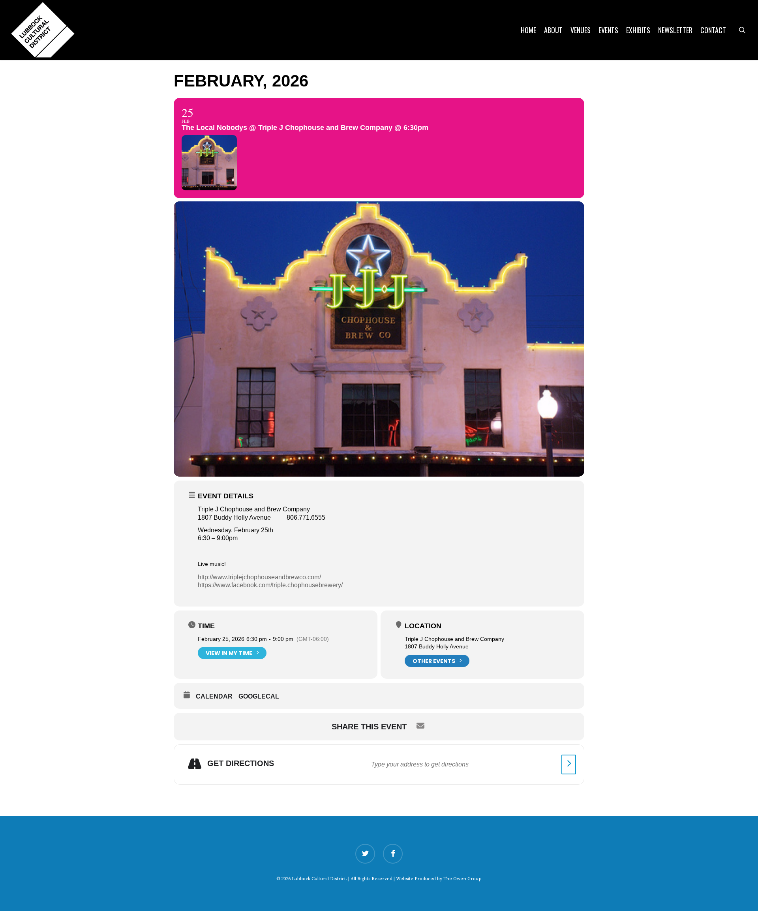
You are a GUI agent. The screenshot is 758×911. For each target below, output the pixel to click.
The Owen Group (462, 879)
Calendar (214, 696)
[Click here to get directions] (568, 764)
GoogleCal (258, 696)
